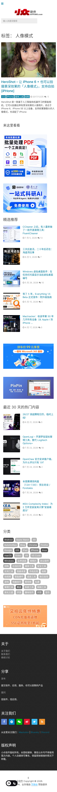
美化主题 (8, 592)
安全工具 (41, 566)
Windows (9, 560)
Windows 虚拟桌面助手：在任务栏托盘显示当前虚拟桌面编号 (38, 275)
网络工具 (41, 587)
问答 (39, 592)
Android (8, 539)
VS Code (36, 555)
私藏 (37, 581)
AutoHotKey (10, 545)
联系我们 (5, 654)
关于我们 (5, 651)
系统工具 (29, 587)
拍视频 (7, 576)
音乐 (47, 592)
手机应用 (33, 571)
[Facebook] (4, 722)
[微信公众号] (19, 722)
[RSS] (42, 722)
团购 (6, 566)
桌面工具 (31, 576)
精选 (19, 587)
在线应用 (16, 566)
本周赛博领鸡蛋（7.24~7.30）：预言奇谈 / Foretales (36, 484)
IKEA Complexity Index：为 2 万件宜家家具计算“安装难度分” (38, 507)
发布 (3, 678)
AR (34, 539)
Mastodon (24, 732)
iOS (3, 96)
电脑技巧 (16, 581)
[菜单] (3, 3)
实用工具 (8, 571)
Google (8, 550)
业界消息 (22, 560)
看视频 (28, 581)
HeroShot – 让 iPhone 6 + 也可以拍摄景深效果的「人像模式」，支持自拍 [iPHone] (27, 86)
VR (26, 555)
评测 (19, 592)
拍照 (27, 96)
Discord (45, 732)
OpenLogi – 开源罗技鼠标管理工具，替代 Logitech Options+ (37, 440)
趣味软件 (29, 592)
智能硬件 (19, 576)
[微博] (27, 722)
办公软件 (44, 560)
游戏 (6, 581)
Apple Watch (22, 539)
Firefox (44, 545)
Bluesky (35, 732)
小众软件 (18, 781)
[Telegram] (12, 722)
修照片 (33, 560)
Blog (22, 545)
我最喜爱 (21, 571)
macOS (8, 555)
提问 (3, 692)
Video (18, 555)
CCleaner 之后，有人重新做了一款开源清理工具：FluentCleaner (37, 230)
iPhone (10, 96)
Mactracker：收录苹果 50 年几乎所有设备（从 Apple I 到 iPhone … (38, 319)
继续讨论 (5, 657)
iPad (25, 550)
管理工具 (8, 587)
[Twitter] (34, 722)
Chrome (33, 545)
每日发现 (43, 576)
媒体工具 (19, 96)
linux (44, 550)
